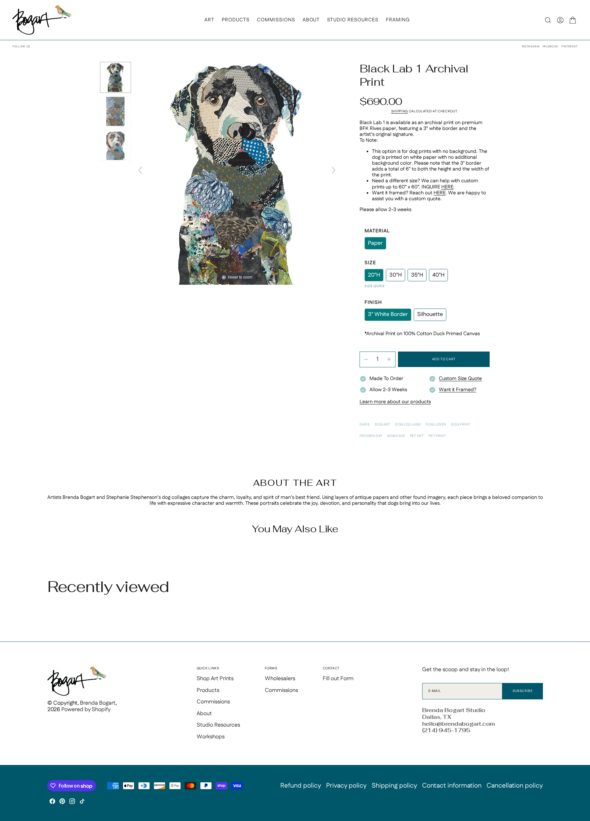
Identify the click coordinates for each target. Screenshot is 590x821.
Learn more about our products (395, 401)
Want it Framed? (457, 390)
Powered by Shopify (86, 710)
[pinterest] (62, 801)
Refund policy (300, 785)
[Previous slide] (140, 170)
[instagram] (72, 801)
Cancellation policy (515, 785)
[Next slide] (333, 170)
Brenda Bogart (98, 703)
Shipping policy (394, 785)
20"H (375, 276)
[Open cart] (573, 20)
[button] (560, 20)
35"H (418, 276)
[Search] (548, 20)
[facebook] (52, 801)
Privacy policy (346, 785)
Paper (377, 244)
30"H (397, 276)
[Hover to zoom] (236, 173)
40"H (440, 276)
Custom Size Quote (460, 379)
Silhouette (431, 315)
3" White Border (389, 315)
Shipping (399, 111)
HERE (447, 187)
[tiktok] (82, 801)
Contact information (452, 785)
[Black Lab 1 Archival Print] (115, 77)
